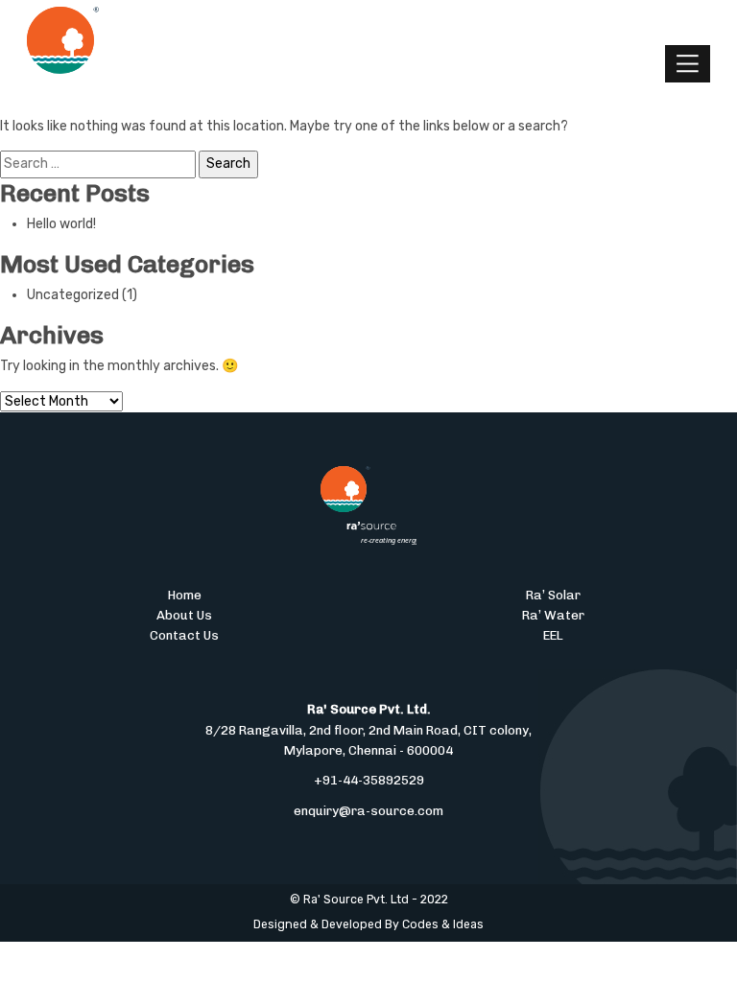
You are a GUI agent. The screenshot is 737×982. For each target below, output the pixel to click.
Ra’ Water (553, 614)
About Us (184, 614)
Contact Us (184, 635)
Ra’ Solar (553, 594)
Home (185, 594)
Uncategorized (73, 295)
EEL (553, 635)
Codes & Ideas (443, 924)
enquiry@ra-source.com (368, 810)
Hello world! (61, 224)
